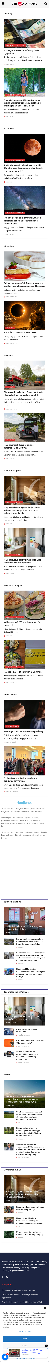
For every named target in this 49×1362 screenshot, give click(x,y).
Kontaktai (32, 1359)
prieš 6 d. (8, 182)
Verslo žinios (12, 726)
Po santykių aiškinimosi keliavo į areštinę (23, 731)
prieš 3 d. (10, 932)
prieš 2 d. (8, 524)
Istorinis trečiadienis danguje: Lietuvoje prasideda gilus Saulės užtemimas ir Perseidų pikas (22, 221)
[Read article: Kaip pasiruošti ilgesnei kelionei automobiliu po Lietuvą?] (24, 427)
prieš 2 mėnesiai (24, 1035)
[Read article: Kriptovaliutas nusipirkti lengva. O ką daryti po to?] (9, 1043)
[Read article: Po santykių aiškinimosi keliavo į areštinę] (24, 714)
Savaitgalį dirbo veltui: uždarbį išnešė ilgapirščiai (22, 1302)
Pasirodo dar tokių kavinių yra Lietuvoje (23, 672)
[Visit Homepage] (24, 3)
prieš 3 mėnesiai (24, 1062)
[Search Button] (45, 3)
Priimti (24, 1338)
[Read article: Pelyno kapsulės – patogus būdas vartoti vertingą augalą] (9, 1234)
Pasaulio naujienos (15, 160)
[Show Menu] (3, 3)
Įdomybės (10, 278)
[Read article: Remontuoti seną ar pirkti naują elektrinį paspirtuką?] (9, 1209)
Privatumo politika (21, 1359)
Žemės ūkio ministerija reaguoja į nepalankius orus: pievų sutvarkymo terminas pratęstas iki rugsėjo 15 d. (22, 1099)
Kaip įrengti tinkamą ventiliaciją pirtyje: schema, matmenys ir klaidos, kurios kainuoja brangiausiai (22, 510)
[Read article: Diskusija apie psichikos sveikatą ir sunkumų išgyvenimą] (24, 760)
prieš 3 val (9, 116)
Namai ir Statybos (14, 502)
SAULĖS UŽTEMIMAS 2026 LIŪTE (20, 333)
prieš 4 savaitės (11, 409)
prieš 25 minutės (11, 792)
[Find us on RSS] (7, 1277)
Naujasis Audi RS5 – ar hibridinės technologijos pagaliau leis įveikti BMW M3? (29, 1220)
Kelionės (10, 387)
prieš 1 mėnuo (10, 458)
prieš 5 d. (21, 947)
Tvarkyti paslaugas (24, 1332)
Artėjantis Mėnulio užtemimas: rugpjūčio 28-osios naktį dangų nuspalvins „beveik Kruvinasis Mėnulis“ (23, 168)
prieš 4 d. (8, 636)
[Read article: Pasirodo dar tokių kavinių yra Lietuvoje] (24, 654)
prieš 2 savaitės (11, 297)
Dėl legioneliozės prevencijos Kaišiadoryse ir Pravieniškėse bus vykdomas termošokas (29, 941)
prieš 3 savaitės (11, 234)
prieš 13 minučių (11, 742)
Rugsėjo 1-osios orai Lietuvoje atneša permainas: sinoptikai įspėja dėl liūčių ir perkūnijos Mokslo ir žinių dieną (22, 103)
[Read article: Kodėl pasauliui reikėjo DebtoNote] (9, 1031)
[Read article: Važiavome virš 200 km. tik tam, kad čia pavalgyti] (24, 605)
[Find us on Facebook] (2, 1277)
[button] (45, 1308)
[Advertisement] (24, 864)
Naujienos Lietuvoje (15, 45)
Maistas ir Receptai (15, 617)
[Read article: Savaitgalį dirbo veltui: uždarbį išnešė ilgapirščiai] (24, 33)
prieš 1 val (9, 64)
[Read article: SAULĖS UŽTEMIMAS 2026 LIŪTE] (24, 315)
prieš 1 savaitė (11, 682)
